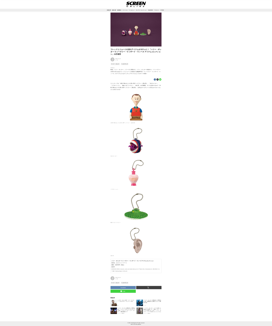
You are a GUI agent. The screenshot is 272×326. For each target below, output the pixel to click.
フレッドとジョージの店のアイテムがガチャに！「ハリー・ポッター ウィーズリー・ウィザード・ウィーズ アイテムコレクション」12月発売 (135, 51)
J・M (116, 60)
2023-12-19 (118, 58)
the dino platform (137, 324)
